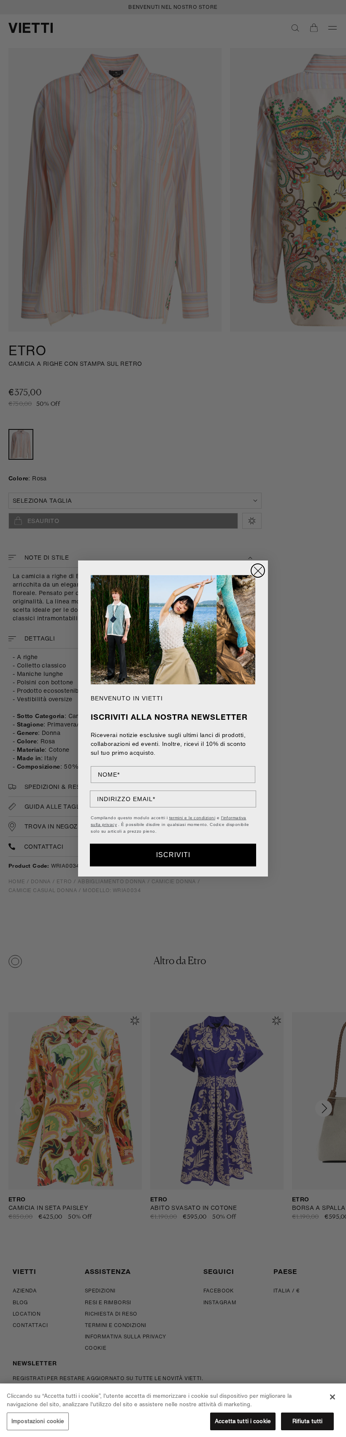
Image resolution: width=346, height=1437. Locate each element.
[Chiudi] (332, 1397)
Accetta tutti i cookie (243, 1421)
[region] (173, 1410)
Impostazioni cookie (37, 1421)
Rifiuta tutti (307, 1421)
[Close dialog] (258, 570)
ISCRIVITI (173, 854)
